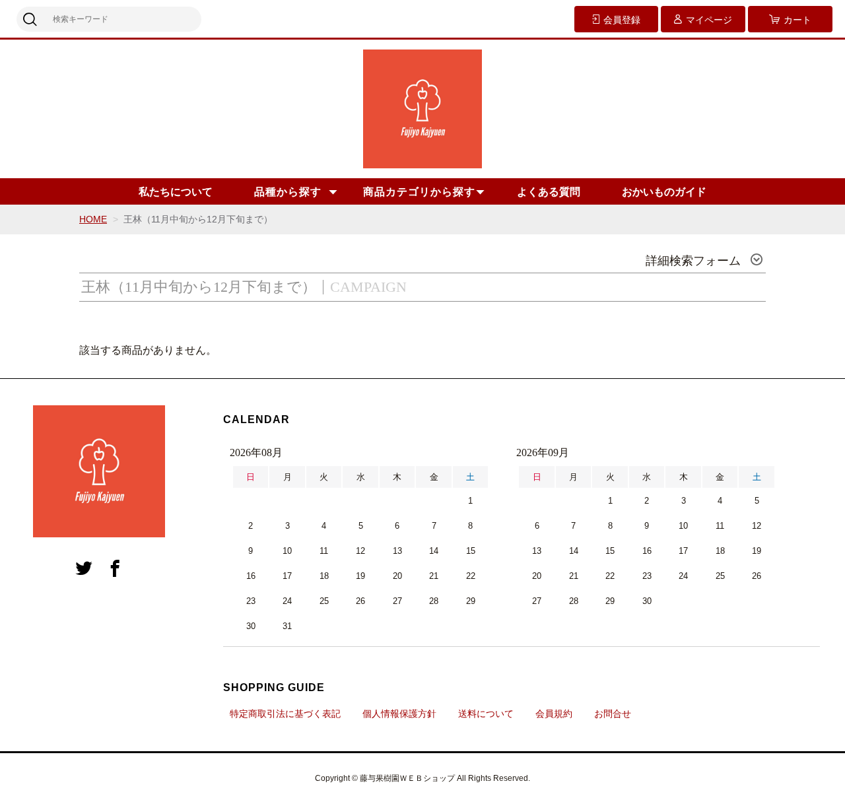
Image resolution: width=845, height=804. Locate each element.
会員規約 (553, 713)
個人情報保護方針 (399, 713)
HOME (93, 219)
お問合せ (612, 713)
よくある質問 (548, 191)
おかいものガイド (664, 191)
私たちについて (176, 191)
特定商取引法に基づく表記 (285, 713)
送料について (486, 713)
